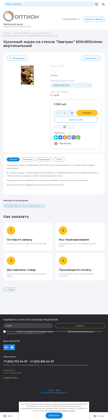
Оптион (54, 75)
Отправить (79, 326)
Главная (6, 33)
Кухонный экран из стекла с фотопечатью (32, 33)
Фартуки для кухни (13, 24)
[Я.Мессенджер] (56, 137)
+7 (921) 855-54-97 (42, 361)
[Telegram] (69, 137)
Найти (96, 4)
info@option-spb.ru (10, 378)
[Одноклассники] (65, 137)
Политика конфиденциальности (54, 392)
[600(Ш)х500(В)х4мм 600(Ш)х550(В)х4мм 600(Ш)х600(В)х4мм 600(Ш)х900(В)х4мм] (71, 85)
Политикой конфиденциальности (80, 331)
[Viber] (74, 137)
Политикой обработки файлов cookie (60, 411)
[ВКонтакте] (60, 137)
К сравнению (64, 127)
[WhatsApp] (78, 137)
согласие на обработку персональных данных (34, 331)
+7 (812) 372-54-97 (69, 19)
